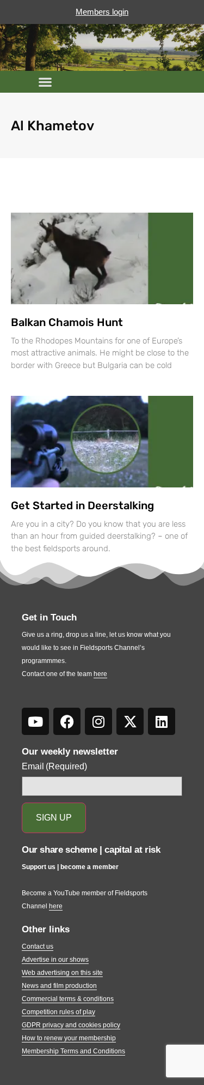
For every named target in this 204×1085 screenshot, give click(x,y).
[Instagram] (98, 721)
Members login (102, 11)
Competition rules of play (58, 1012)
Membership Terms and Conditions (73, 1051)
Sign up (54, 817)
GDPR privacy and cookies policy (71, 1025)
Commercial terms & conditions (68, 999)
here (100, 674)
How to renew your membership (69, 1038)
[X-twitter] (130, 721)
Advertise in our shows (55, 959)
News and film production (59, 986)
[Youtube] (35, 721)
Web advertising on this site (62, 972)
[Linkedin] (161, 721)
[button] (44, 82)
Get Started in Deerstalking (82, 505)
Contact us (37, 946)
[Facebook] (67, 721)
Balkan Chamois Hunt (67, 322)
